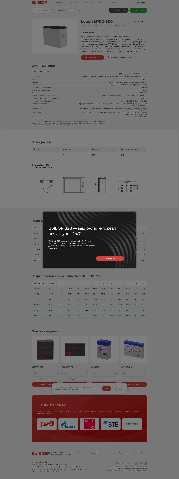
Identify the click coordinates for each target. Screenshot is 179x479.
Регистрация (110, 259)
